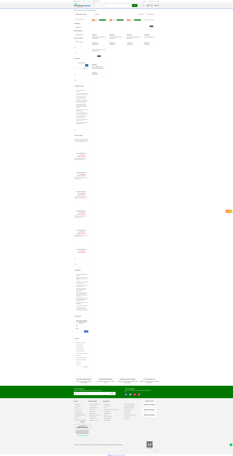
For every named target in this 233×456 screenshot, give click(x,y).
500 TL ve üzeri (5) (79, 41)
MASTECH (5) (78, 27)
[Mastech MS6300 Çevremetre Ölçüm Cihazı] (116, 26)
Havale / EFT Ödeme (149, 409)
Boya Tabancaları (107, 418)
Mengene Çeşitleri (107, 413)
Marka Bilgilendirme (79, 413)
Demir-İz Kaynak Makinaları (129, 404)
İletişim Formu (78, 411)
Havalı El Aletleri (107, 420)
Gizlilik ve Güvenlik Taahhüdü (80, 420)
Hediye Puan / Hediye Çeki (95, 415)
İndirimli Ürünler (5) (79, 34)
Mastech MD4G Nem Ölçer (149, 37)
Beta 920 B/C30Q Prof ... (82, 230)
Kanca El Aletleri (107, 405)
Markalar (77, 407)
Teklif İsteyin (92, 409)
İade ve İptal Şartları (94, 407)
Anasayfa (145, 1)
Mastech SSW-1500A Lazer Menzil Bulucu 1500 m (98, 38)
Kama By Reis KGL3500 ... (81, 191)
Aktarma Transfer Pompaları (130, 415)
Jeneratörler (126, 416)
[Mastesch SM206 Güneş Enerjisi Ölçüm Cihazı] (134, 26)
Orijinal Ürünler (92, 411)
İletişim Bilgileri (78, 405)
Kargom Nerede (93, 413)
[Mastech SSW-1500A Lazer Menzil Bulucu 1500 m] (99, 26)
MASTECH (94, 35)
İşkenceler (106, 415)
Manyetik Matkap (127, 409)
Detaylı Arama (85, 68)
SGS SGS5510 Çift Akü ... (82, 210)
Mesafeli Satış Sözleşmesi (95, 404)
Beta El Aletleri (107, 404)
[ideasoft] (110, 455)
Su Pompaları (107, 411)
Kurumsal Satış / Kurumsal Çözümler (80, 416)
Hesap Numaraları (152, 1)
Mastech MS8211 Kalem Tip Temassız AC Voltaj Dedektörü (98, 67)
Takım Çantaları (127, 413)
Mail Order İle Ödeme (149, 415)
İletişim (158, 1)
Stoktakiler (97, 14)
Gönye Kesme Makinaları (129, 407)
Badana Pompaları (107, 416)
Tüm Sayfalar (85, 366)
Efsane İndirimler (93, 416)
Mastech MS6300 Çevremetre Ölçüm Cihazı (115, 38)
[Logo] (82, 5)
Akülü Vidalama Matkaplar (129, 405)
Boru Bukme (126, 418)
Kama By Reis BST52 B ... (82, 249)
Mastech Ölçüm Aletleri (91, 10)
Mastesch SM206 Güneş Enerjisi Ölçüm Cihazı (133, 38)
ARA (135, 5)
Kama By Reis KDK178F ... (82, 172)
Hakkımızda (77, 404)
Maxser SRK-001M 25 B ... (82, 153)
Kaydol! (86, 331)
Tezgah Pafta (127, 411)
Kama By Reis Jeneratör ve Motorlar (111, 409)
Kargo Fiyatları (92, 418)
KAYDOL (112, 393)
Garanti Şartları (93, 405)
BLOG (76, 418)
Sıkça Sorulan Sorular (94, 420)
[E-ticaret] (116, 455)
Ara (86, 65)
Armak (105, 407)
